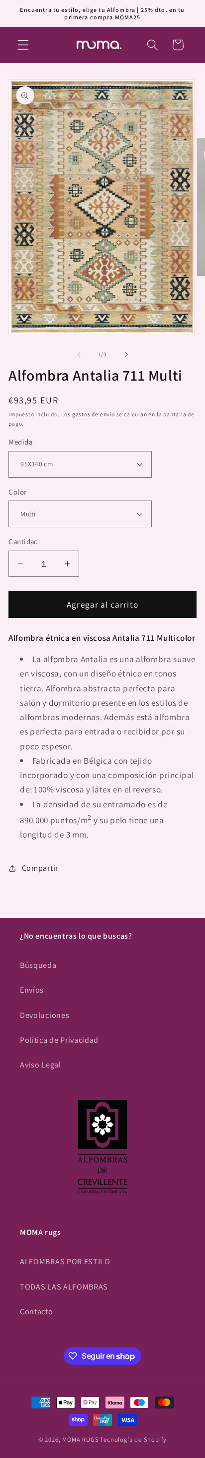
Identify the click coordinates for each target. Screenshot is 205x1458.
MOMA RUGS (80, 1439)
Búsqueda (38, 965)
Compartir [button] (40, 868)
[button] (23, 44)
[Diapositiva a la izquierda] (79, 355)
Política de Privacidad (59, 1040)
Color (17, 492)
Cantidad (23, 541)
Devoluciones (44, 1015)
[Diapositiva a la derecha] (126, 355)
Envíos (32, 990)
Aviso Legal (40, 1065)
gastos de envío (93, 414)
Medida (20, 442)
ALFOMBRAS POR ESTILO (65, 1261)
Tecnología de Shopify (133, 1439)
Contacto (36, 1311)
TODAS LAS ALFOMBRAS (64, 1287)
